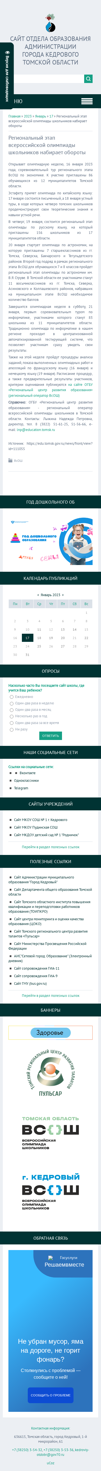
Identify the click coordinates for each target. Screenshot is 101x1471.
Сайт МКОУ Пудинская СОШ (36, 827)
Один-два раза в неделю (34, 703)
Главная (14, 116)
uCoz (50, 1463)
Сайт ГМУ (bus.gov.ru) (30, 983)
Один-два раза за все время (37, 722)
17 (51, 116)
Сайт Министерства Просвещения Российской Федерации (47, 946)
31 (27, 655)
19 (51, 638)
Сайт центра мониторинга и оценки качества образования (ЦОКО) (46, 921)
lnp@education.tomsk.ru (36, 429)
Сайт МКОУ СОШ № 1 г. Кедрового (40, 819)
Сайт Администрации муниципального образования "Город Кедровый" (41, 879)
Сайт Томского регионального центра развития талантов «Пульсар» (48, 934)
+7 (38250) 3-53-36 (58, 1449)
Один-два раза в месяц (33, 709)
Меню (14, 101)
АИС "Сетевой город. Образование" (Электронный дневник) (50, 958)
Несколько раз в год (31, 716)
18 (39, 638)
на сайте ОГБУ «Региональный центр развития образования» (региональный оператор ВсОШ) (50, 390)
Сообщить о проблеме (50, 1395)
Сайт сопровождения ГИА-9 (36, 976)
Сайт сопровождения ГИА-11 (36, 968)
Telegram (21, 788)
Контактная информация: (50, 1428)
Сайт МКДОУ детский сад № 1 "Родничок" (46, 835)
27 (63, 646)
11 (39, 629)
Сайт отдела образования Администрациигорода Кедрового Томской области (50, 50)
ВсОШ (18, 460)
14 (75, 629)
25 (39, 646)
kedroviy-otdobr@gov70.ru (63, 1452)
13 (63, 629)
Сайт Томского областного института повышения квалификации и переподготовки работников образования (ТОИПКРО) (49, 907)
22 (86, 638)
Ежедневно (24, 696)
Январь (40, 116)
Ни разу (21, 729)
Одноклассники (26, 780)
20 (63, 638)
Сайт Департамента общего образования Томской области (50, 892)
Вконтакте (28, 773)
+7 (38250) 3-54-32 (27, 1449)
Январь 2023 (50, 594)
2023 (28, 116)
